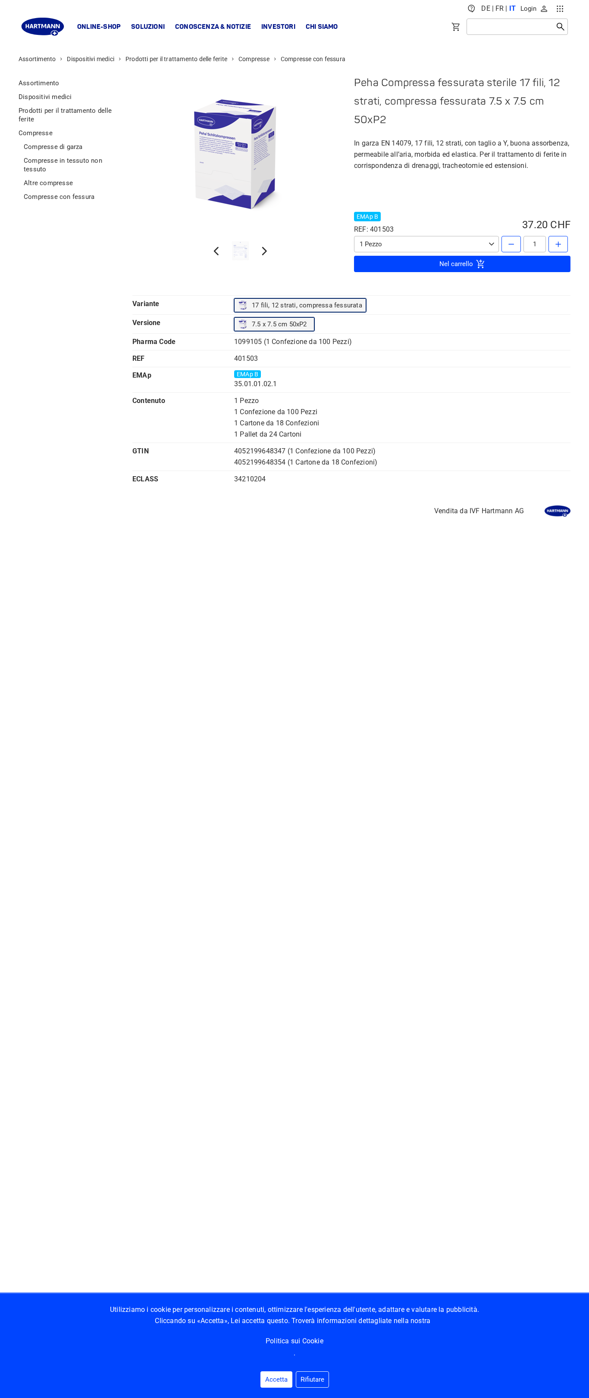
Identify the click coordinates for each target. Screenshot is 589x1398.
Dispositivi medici (90, 59)
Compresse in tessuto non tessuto (63, 165)
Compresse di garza (53, 147)
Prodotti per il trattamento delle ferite (176, 59)
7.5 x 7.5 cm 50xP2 (279, 324)
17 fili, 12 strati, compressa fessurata (307, 305)
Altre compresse (48, 183)
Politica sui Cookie (294, 1341)
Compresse (253, 59)
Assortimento (37, 59)
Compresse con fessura (313, 59)
